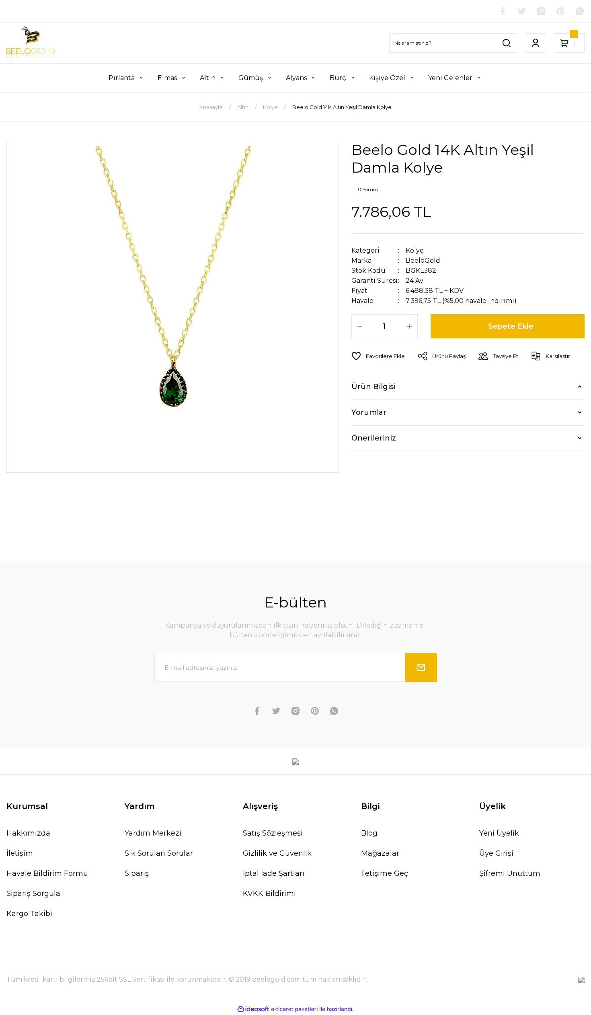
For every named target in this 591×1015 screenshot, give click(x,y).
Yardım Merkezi (153, 833)
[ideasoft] (253, 1009)
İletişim (19, 853)
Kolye (415, 250)
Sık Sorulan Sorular (159, 853)
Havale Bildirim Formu (47, 873)
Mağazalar (380, 853)
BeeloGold (423, 260)
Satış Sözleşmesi (273, 833)
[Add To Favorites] (378, 356)
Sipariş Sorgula (33, 893)
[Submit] (421, 667)
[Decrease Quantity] (360, 326)
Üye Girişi (496, 853)
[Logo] (30, 43)
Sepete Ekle (511, 326)
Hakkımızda (28, 833)
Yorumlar (368, 412)
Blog (369, 833)
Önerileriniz (373, 438)
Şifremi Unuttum (509, 873)
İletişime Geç (384, 873)
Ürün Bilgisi (373, 386)
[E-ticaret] (294, 1009)
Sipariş (137, 873)
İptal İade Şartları (273, 873)
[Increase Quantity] (409, 326)
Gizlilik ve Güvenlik (277, 853)
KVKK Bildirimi (269, 893)
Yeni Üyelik (499, 833)
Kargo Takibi (29, 913)
